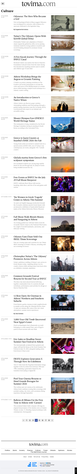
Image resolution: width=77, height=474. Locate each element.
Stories (69, 450)
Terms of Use (37, 457)
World (15, 450)
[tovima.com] (38, 3)
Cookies (52, 457)
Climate (52, 450)
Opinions (61, 450)
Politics (7, 450)
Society (22, 450)
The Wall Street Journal (38, 452)
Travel (45, 450)
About (24, 457)
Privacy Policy (45, 457)
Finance (30, 450)
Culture (38, 450)
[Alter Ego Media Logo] (32, 466)
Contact (30, 457)
